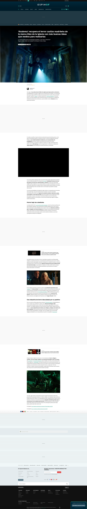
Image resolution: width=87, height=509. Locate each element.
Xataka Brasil (20, 503)
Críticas (39, 411)
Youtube (66, 9)
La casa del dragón (20, 476)
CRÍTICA (22, 9)
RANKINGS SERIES (48, 9)
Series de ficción (20, 471)
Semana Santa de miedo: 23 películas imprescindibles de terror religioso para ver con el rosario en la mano (50, 352)
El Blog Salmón (65, 491)
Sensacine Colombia (35, 503)
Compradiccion (57, 494)
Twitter (68, 9)
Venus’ (36, 96)
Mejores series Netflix (50, 465)
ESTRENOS (27, 9)
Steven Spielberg (27, 24)
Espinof (43, 4)
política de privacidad (54, 474)
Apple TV (19, 474)
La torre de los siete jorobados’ (41, 205)
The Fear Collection (53, 411)
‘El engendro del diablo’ (42, 291)
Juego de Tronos (57, 24)
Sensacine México (35, 502)
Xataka (19, 491)
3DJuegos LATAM (28, 502)
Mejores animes (56, 465)
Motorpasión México (50, 502)
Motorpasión (49, 491)
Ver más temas (21, 479)
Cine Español (35, 411)
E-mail (30, 44)
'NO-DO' (44, 181)
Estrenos (31, 411)
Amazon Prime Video (30, 471)
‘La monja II (30, 360)
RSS (55, 479)
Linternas (37, 476)
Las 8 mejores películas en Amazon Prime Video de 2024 (42, 406)
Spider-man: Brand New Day (30, 477)
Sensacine (34, 491)
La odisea (28, 474)
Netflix (52, 24)
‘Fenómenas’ (54, 311)
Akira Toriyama (62, 24)
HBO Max (37, 474)
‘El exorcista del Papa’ (37, 360)
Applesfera (19, 494)
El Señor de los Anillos (47, 24)
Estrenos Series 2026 (43, 465)
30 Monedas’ (36, 362)
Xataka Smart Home (20, 495)
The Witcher (66, 24)
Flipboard (65, 9)
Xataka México (20, 502)
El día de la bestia (48, 302)
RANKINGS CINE (41, 9)
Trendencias (57, 491)
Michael (31, 24)
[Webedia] (21, 487)
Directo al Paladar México (43, 503)
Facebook (63, 9)
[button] (32, 88)
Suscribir (59, 472)
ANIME (36, 9)
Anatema (42, 411)
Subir (66, 487)
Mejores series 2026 (26, 465)
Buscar (67, 484)
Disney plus (37, 471)
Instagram (62, 9)
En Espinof (42, 251)
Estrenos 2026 (38, 465)
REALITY (31, 9)
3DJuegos (27, 491)
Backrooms (34, 24)
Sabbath (28, 289)
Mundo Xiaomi (20, 496)
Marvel (43, 24)
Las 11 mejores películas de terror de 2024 (39, 408)
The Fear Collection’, (50, 96)
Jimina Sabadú (47, 411)
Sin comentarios (22, 44)
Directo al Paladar (43, 491)
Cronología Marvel (61, 465)
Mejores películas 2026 (32, 465)
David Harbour (39, 24)
